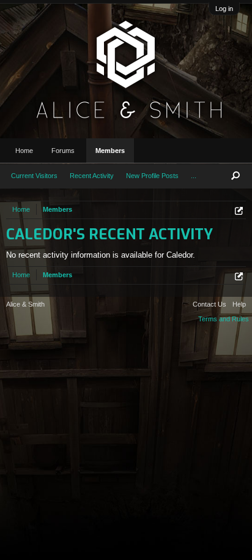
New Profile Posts (152, 175)
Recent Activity (92, 175)
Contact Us (209, 304)
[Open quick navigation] (239, 211)
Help (239, 304)
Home (24, 150)
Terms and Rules (223, 319)
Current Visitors (34, 175)
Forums (63, 150)
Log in (224, 8)
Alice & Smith (25, 304)
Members (110, 150)
